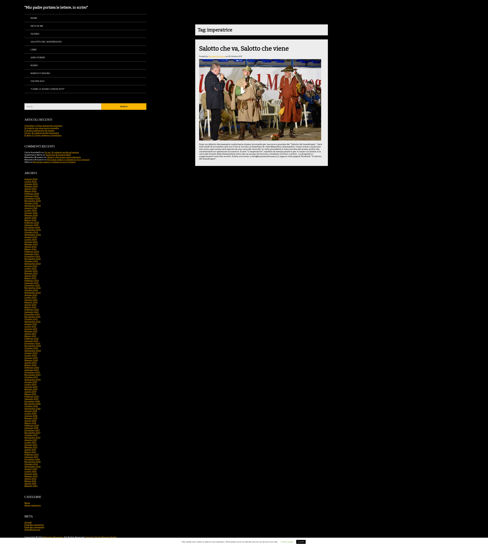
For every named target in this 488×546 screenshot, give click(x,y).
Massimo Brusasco (216, 56)
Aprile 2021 (30, 334)
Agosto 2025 (30, 208)
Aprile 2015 (30, 483)
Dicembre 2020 (32, 343)
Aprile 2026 (30, 189)
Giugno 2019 (30, 387)
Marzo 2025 (30, 220)
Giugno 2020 (31, 358)
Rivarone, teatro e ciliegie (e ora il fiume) (68, 159)
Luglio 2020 (30, 355)
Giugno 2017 (30, 445)
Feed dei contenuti (34, 525)
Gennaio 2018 (31, 428)
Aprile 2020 (30, 362)
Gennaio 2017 (31, 457)
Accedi (28, 522)
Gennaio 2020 (31, 370)
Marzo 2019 (30, 394)
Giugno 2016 (30, 474)
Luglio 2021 (30, 326)
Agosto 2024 (30, 237)
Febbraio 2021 (31, 338)
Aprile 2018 (30, 420)
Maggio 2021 (30, 331)
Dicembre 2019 (32, 372)
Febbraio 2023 (31, 280)
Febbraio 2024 (31, 251)
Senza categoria (32, 505)
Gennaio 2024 (31, 254)
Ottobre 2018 (31, 406)
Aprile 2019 (30, 391)
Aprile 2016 (30, 478)
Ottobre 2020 (31, 348)
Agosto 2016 (30, 469)
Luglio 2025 (30, 210)
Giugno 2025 (30, 213)
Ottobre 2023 (31, 261)
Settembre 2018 (32, 408)
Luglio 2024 (30, 239)
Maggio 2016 (30, 476)
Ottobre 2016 (31, 464)
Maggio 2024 (31, 244)
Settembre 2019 (32, 379)
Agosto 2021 (30, 324)
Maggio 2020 (31, 360)
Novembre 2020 (32, 346)
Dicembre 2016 (32, 459)
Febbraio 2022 (31, 309)
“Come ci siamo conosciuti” (47, 89)
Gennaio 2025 (31, 225)
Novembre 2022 (32, 288)
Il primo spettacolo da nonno (39, 130)
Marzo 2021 (30, 336)
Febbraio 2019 (31, 396)
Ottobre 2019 (31, 377)
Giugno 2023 (30, 271)
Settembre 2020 (32, 350)
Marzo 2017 (30, 452)
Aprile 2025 (30, 218)
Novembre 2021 (32, 317)
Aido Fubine (37, 57)
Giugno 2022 (30, 300)
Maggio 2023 (31, 273)
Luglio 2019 (30, 384)
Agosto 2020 (30, 353)
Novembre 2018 (32, 404)
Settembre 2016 (32, 466)
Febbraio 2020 (31, 367)
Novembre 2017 (32, 433)
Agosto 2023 (30, 266)
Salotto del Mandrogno (46, 41)
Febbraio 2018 (31, 425)
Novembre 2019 (32, 375)
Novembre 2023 (32, 259)
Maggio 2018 (30, 418)
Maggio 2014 (30, 486)
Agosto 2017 (30, 440)
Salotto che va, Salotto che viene (244, 48)
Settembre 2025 (32, 205)
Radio (34, 65)
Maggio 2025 (31, 215)
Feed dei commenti (34, 527)
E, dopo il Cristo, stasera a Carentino (42, 135)
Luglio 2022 (30, 297)
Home (33, 18)
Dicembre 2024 (32, 227)
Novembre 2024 (32, 230)
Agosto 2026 (30, 179)
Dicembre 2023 (32, 256)
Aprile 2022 (30, 305)
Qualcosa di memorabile (58, 155)
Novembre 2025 (32, 201)
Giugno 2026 (31, 184)
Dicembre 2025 (32, 198)
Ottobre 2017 (31, 435)
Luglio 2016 (30, 471)
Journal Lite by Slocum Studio (101, 537)
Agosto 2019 (30, 382)
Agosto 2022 (30, 295)
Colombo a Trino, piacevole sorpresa (43, 125)
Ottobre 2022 (31, 290)
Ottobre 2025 (31, 203)
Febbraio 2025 (31, 222)
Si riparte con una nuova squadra (41, 128)
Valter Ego (37, 81)
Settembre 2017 (32, 437)
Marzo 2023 (30, 278)
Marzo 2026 (30, 191)
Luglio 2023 (30, 268)
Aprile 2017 (30, 449)
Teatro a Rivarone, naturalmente (64, 157)
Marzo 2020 (30, 365)
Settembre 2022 (32, 292)
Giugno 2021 (30, 329)
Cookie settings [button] (287, 542)
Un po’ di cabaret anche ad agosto (41, 133)
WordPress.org (32, 529)
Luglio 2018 (30, 413)
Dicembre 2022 (32, 285)
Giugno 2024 (31, 242)
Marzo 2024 (30, 249)
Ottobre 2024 (31, 232)
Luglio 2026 (30, 181)
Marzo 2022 (30, 307)
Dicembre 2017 (32, 430)
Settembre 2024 (32, 234)
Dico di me (36, 26)
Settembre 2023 (32, 263)
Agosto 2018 (30, 411)
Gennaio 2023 (31, 283)
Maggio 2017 (30, 447)
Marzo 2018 (30, 423)
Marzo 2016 (30, 481)
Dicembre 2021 (32, 314)
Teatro (34, 34)
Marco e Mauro (40, 73)
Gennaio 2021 (31, 341)
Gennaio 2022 (31, 312)
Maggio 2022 (31, 302)
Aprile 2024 (30, 247)
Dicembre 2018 (32, 401)
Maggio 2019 (30, 389)
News (27, 503)
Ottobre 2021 (31, 319)
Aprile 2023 (30, 276)
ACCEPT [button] (301, 542)
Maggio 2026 (31, 186)
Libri (33, 49)
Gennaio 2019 (31, 399)
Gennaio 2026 (31, 196)
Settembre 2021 (32, 321)
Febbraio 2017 (31, 454)
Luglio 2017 (30, 442)
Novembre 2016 (32, 462)
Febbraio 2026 (31, 193)
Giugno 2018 (30, 416)
